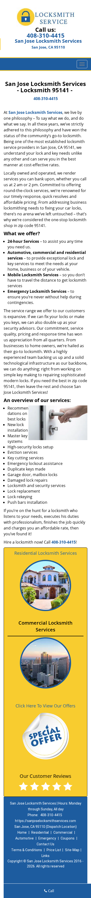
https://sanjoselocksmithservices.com (45, 821)
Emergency (47, 838)
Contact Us (45, 844)
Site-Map (72, 850)
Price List (54, 850)
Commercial (62, 832)
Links (45, 856)
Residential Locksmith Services (45, 553)
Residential (40, 832)
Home (22, 832)
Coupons (67, 838)
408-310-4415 (46, 35)
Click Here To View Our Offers (45, 706)
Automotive (24, 838)
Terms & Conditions (26, 850)
